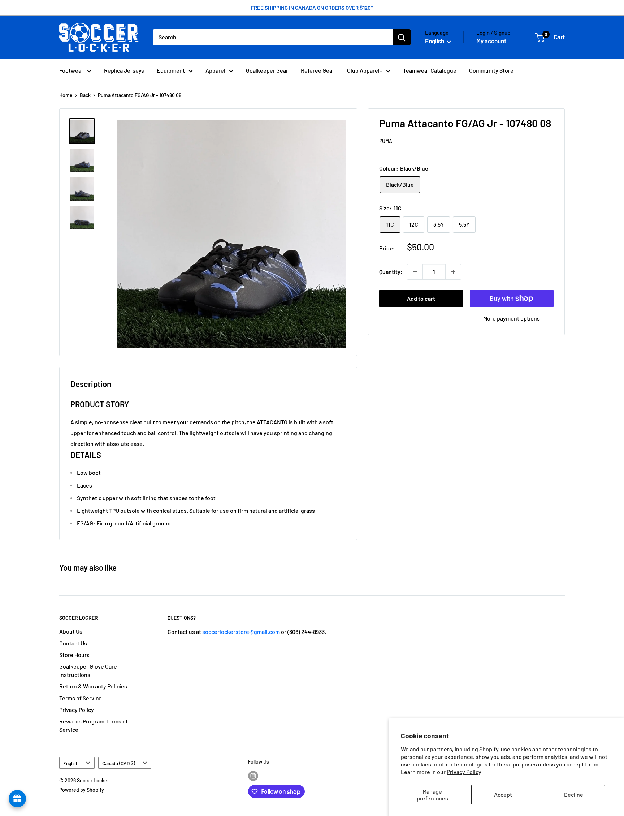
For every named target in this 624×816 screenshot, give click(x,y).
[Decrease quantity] (414, 271)
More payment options (511, 318)
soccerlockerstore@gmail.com (241, 631)
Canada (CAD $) (118, 763)
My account (491, 40)
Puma (385, 141)
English (70, 763)
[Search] (402, 37)
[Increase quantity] (453, 271)
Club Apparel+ (364, 70)
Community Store (491, 70)
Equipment (171, 70)
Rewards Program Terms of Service (93, 725)
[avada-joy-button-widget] (17, 798)
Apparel (215, 70)
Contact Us (73, 643)
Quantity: (391, 271)
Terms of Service (80, 698)
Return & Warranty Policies (93, 686)
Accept (503, 794)
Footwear (71, 70)
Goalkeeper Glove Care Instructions (88, 670)
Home (66, 95)
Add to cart (421, 298)
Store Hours (74, 654)
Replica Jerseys (124, 70)
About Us (70, 631)
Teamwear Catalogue (429, 70)
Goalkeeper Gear (267, 70)
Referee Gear (317, 70)
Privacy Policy (464, 771)
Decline (573, 794)
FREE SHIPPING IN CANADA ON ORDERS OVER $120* (312, 7)
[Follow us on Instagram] (253, 776)
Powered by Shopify (81, 790)
